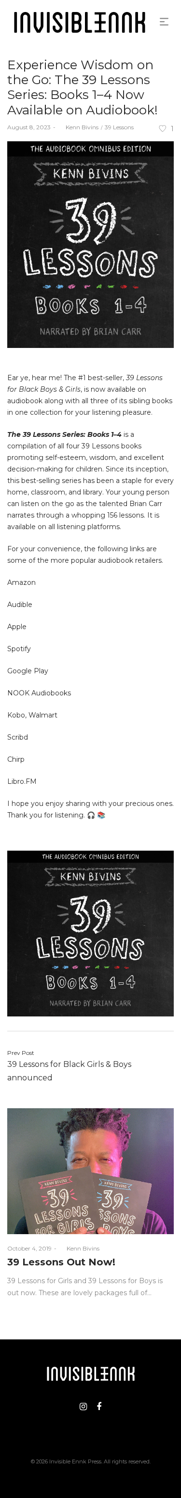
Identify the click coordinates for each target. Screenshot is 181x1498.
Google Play (27, 671)
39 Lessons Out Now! (61, 1262)
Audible (19, 604)
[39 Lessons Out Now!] (90, 1171)
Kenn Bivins (78, 127)
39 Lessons (119, 127)
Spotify (19, 648)
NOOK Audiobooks (39, 693)
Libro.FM (22, 781)
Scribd (17, 737)
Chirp (16, 759)
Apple (17, 626)
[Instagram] (83, 1406)
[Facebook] (99, 1406)
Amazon (21, 582)
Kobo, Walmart (32, 715)
